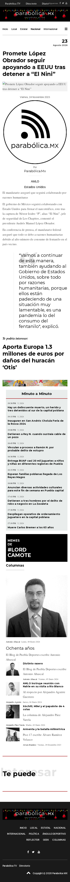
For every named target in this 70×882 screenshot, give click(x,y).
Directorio (31, 3)
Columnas (59, 839)
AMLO (35, 181)
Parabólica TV (13, 3)
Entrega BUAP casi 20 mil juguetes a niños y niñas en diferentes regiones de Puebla (36, 462)
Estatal (23, 29)
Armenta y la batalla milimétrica (44, 729)
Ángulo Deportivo (54, 833)
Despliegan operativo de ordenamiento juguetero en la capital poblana (34, 516)
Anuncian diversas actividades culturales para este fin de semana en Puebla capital (36, 489)
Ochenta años (20, 648)
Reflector (33, 839)
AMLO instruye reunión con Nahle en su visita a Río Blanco (43, 685)
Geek (46, 839)
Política (34, 833)
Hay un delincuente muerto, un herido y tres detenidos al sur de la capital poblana (36, 409)
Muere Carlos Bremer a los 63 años (31, 527)
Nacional (35, 29)
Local (14, 29)
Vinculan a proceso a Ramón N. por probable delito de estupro (31, 449)
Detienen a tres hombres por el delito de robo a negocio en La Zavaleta (35, 502)
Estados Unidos (35, 187)
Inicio (5, 29)
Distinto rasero (33, 663)
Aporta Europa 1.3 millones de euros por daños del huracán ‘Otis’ (33, 357)
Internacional (50, 29)
